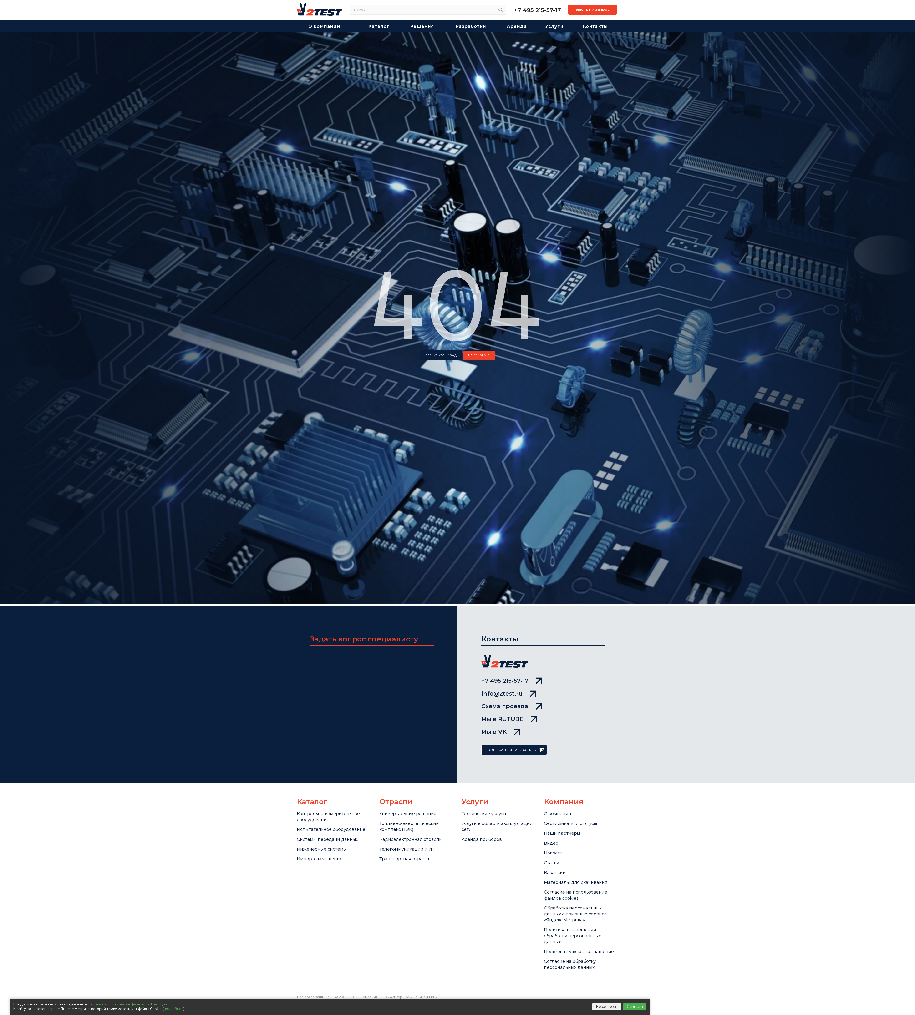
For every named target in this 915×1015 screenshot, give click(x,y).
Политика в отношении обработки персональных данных (572, 935)
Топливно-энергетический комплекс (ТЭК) (409, 826)
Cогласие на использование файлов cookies (575, 895)
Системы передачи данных (327, 839)
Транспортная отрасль (404, 859)
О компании (557, 813)
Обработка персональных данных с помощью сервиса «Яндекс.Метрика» (575, 914)
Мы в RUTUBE (502, 719)
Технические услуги (484, 813)
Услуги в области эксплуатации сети (497, 826)
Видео (551, 843)
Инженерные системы (322, 849)
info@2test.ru (502, 693)
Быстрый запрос (592, 9)
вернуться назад (441, 355)
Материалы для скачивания (575, 882)
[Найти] (500, 10)
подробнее (173, 1009)
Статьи (551, 862)
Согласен (635, 1007)
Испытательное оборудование (331, 829)
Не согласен (606, 1007)
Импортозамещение (319, 859)
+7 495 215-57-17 (537, 10)
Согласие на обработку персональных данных (570, 964)
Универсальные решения (408, 813)
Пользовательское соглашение (579, 951)
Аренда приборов (482, 839)
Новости (553, 853)
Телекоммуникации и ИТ (407, 849)
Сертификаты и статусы (570, 823)
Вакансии (555, 872)
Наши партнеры (562, 833)
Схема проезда (504, 706)
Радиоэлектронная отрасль (410, 839)
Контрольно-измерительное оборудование (328, 816)
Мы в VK (494, 731)
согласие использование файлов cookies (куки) (128, 1004)
